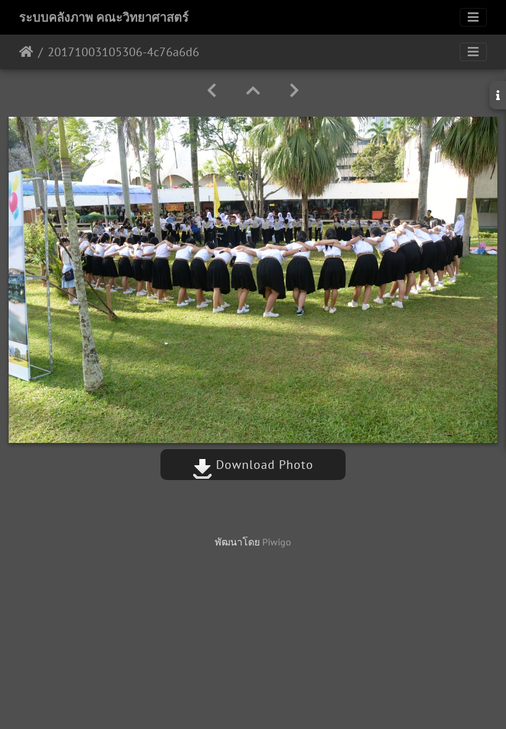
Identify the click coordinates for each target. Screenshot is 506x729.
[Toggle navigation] (473, 17)
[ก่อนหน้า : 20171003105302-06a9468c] (211, 90)
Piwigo (276, 542)
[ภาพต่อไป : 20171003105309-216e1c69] (294, 90)
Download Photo (262, 465)
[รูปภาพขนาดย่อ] (253, 90)
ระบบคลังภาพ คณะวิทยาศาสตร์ (104, 17)
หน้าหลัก (26, 52)
